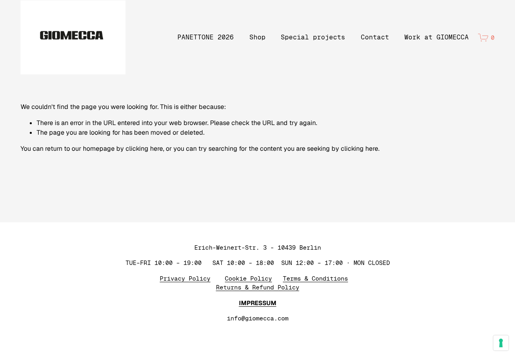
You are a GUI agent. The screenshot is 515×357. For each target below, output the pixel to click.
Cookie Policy (248, 278)
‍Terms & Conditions (315, 278)
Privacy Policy (185, 278)
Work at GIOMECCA (436, 37)
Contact (375, 37)
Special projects (313, 37)
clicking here (144, 148)
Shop (257, 37)
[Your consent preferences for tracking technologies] (501, 343)
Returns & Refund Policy (257, 287)
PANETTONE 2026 (205, 37)
